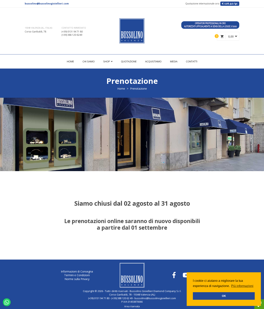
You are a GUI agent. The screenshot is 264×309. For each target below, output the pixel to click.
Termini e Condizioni (77, 275)
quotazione (129, 61)
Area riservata (132, 306)
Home (70, 61)
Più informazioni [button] (242, 286)
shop (107, 61)
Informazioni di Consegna (77, 271)
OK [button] (224, 295)
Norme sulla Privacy (77, 279)
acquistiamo (153, 61)
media (173, 61)
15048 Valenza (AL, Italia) (38, 27)
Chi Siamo (89, 61)
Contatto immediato (73, 27)
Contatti (191, 61)
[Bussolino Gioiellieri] (132, 30)
